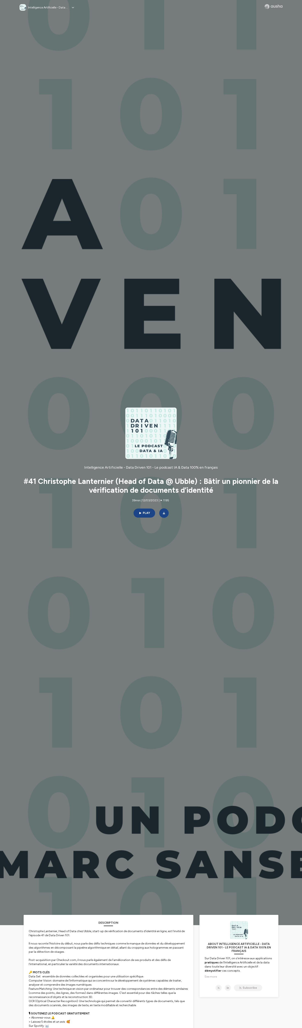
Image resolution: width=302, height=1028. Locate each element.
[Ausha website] (273, 6)
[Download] (164, 513)
